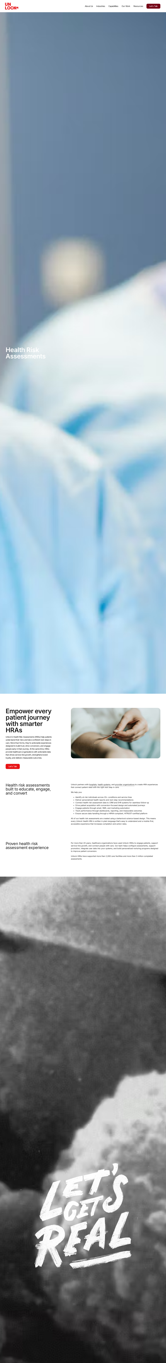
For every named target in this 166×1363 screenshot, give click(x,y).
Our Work (126, 6)
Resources (138, 6)
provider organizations (124, 784)
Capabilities (113, 6)
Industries (100, 6)
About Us (89, 6)
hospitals (93, 784)
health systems (104, 784)
